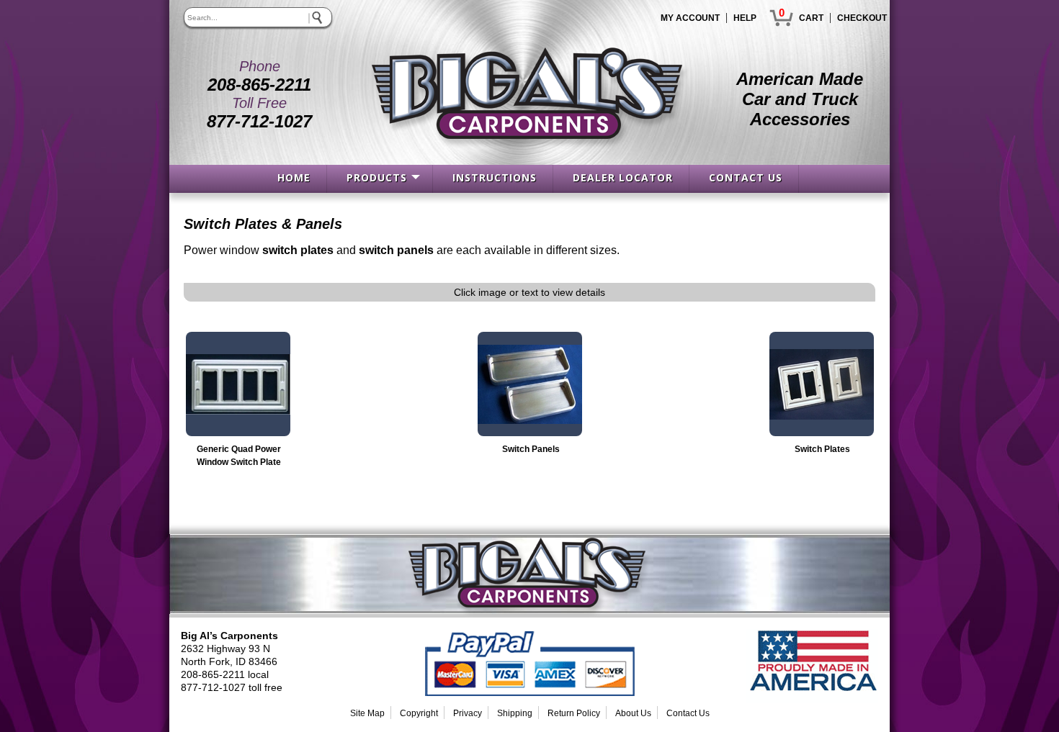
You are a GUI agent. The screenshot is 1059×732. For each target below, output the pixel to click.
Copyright (419, 713)
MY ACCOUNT (690, 18)
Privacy (467, 713)
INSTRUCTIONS (494, 177)
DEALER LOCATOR (623, 177)
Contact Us (688, 713)
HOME (293, 177)
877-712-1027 (259, 121)
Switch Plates (822, 449)
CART (811, 18)
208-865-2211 (259, 84)
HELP (744, 18)
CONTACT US (745, 177)
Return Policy (574, 713)
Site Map (367, 713)
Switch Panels (531, 449)
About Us (633, 713)
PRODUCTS (377, 177)
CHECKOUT (862, 18)
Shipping (514, 713)
